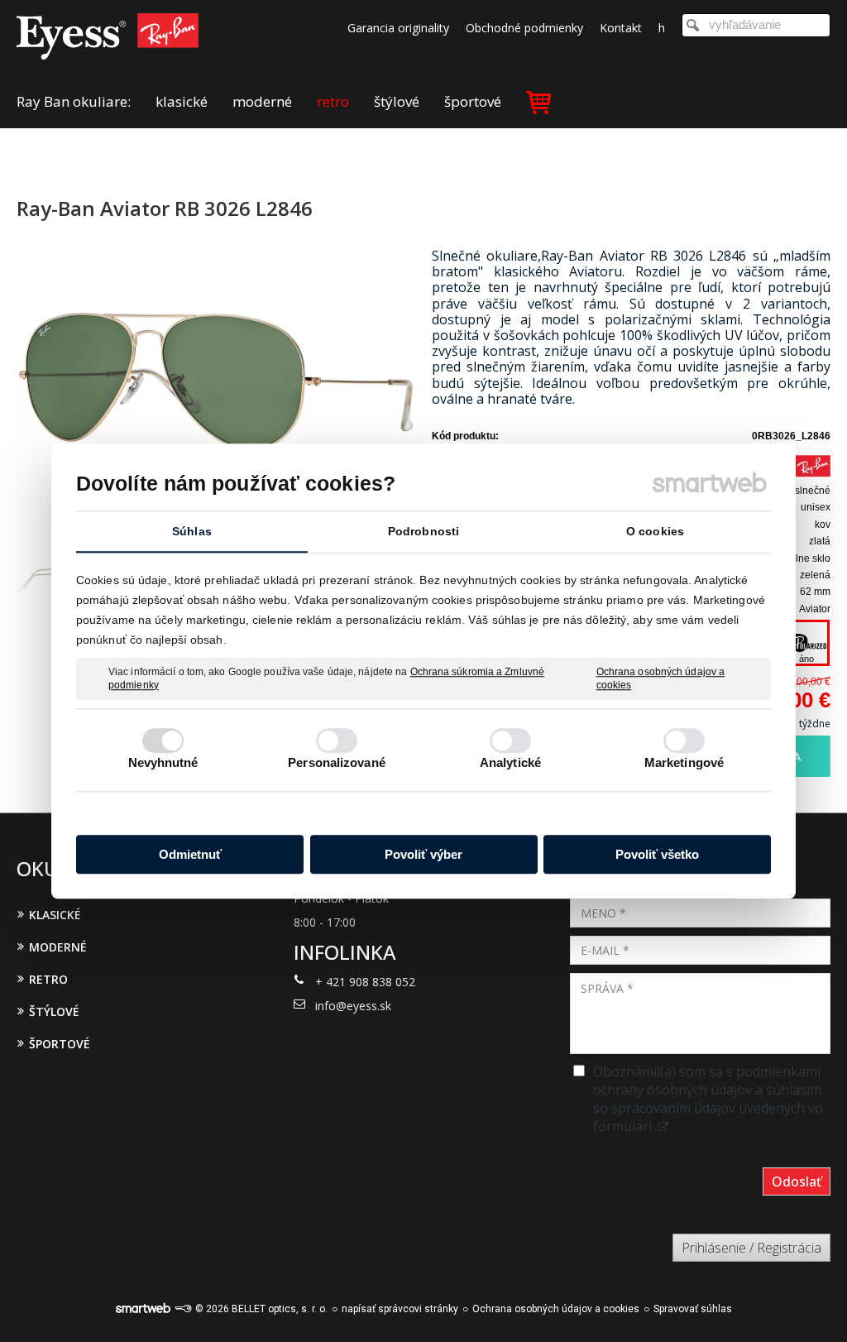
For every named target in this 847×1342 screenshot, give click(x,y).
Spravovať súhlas (692, 1309)
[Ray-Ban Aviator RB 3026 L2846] (216, 382)
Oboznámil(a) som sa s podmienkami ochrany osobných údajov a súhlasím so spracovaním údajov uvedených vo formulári (708, 1098)
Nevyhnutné (163, 762)
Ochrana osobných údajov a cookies (660, 678)
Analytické (510, 762)
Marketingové (684, 762)
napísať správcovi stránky (400, 1309)
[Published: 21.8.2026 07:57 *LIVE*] (183, 1309)
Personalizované (336, 762)
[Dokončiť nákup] (538, 101)
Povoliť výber (423, 854)
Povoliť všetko (657, 854)
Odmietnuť (190, 854)
